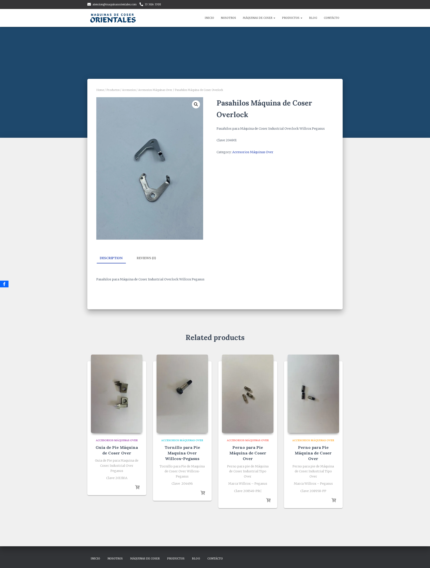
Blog (313, 17)
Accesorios (129, 90)
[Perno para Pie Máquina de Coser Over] (247, 394)
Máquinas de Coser (258, 17)
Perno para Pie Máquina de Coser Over (247, 453)
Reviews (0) (146, 258)
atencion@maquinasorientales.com (114, 4)
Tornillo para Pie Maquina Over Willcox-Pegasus (182, 453)
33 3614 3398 (153, 4)
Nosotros (228, 17)
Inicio (209, 17)
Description (111, 258)
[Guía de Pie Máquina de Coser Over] (116, 394)
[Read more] (137, 487)
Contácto (331, 17)
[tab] (114, 258)
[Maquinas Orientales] (113, 18)
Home (100, 90)
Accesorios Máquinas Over (155, 90)
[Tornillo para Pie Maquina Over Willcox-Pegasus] (182, 394)
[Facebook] (4, 284)
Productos (291, 17)
